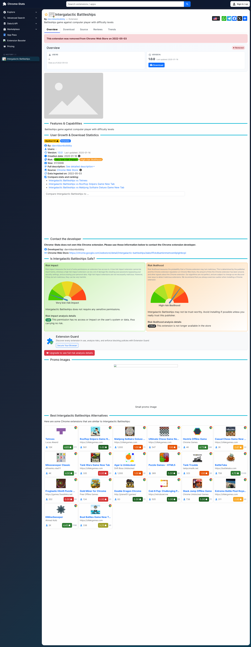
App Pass (12, 35)
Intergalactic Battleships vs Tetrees (68, 180)
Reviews (98, 29)
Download (69, 29)
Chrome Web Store (67, 170)
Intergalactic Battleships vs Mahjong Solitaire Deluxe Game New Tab (86, 187)
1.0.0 (60, 152)
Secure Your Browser (67, 345)
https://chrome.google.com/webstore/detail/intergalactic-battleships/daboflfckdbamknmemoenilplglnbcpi (127, 252)
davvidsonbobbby (56, 19)
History (11, 55)
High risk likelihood (91, 159)
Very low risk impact (66, 159)
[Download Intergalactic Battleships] (196, 60)
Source (84, 29)
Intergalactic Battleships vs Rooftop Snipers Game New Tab (82, 183)
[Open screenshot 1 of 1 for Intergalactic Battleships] (73, 96)
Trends (112, 29)
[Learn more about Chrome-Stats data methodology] (80, 170)
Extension (73, 19)
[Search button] (187, 4)
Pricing (10, 46)
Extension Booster (16, 40)
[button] (240, 4)
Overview (52, 29)
